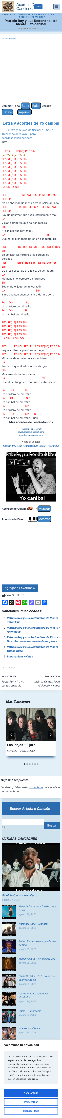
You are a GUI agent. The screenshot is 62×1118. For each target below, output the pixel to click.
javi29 (23, 29)
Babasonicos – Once (20, 656)
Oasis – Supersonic (30, 1010)
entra (38, 6)
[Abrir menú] (56, 6)
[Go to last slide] (11, 735)
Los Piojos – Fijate (21, 745)
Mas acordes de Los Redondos (31, 422)
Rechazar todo (31, 1110)
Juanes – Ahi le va (29, 1028)
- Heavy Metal (9, 14)
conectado (36, 787)
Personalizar (31, 1101)
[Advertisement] (31, 71)
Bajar (36, 106)
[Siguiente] (50, 735)
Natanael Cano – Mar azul (33, 923)
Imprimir (24, 112)
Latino (7, 112)
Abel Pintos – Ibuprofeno (19, 895)
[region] (31, 1079)
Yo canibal (9, 667)
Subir (25, 106)
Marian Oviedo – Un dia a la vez (37, 958)
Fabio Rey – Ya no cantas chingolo (13, 681)
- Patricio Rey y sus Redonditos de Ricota (39, 14)
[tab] (24, 764)
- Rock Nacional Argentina (31, 17)
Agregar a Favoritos (20, 588)
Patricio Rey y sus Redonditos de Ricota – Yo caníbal (31, 445)
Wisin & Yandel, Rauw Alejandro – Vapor (47, 681)
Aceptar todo (31, 1092)
